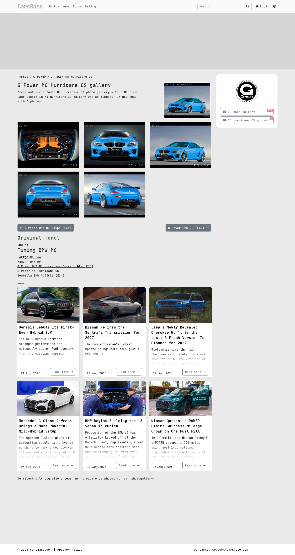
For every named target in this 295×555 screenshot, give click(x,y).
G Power (39, 77)
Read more (62, 372)
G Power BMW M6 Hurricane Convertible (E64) (55, 266)
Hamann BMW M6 (29, 261)
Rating (90, 6)
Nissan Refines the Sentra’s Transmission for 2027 (112, 332)
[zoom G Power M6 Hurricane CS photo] (206, 114)
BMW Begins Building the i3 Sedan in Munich (113, 423)
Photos (53, 6)
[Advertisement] (147, 41)
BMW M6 (22, 245)
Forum (77, 6)
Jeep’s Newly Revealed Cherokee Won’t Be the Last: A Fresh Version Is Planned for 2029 (177, 335)
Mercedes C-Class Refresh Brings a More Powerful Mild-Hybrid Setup (45, 426)
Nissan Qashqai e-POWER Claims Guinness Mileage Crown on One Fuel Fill (176, 426)
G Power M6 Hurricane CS (72, 77)
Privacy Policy (69, 549)
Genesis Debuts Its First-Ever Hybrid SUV (46, 330)
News (66, 6)
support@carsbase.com (230, 549)
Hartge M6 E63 (29, 257)
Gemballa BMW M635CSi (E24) (40, 275)
